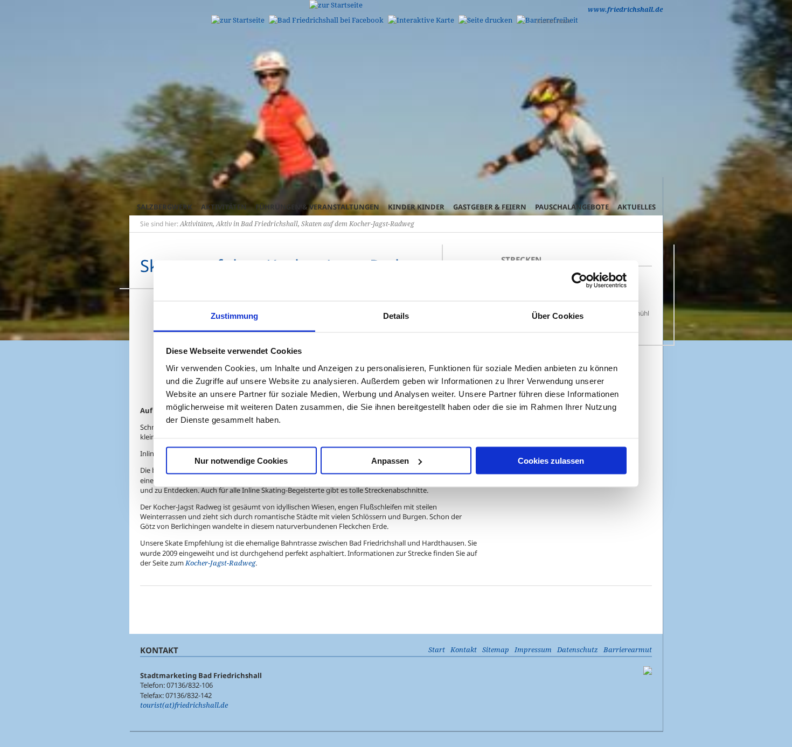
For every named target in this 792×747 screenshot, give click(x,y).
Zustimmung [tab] (235, 315)
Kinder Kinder (416, 207)
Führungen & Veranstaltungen (317, 207)
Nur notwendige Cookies (241, 460)
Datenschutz (577, 649)
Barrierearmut (627, 649)
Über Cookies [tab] (557, 315)
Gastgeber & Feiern (489, 207)
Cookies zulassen (551, 460)
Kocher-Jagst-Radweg (220, 563)
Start (436, 649)
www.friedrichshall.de (625, 9)
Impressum (533, 649)
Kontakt (463, 649)
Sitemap (495, 649)
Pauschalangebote (572, 207)
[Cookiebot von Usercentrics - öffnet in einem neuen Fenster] (579, 281)
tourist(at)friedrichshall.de (184, 705)
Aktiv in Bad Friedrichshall (257, 223)
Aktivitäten (224, 207)
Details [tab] (396, 315)
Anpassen (390, 460)
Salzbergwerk (164, 207)
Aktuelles (636, 207)
